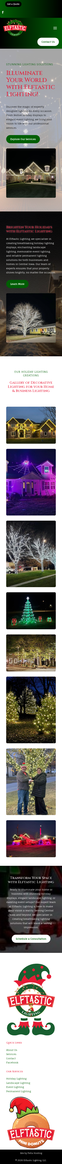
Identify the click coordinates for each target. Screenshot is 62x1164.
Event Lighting (15, 1087)
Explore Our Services (23, 139)
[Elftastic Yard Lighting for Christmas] (31, 610)
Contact (11, 1058)
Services (11, 1054)
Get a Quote (13, 4)
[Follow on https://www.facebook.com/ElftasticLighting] (3, 12)
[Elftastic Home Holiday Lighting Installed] (31, 652)
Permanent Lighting (18, 1091)
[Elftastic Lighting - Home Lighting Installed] (31, 425)
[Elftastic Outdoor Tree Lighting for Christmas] (31, 710)
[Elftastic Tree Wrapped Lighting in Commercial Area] (31, 554)
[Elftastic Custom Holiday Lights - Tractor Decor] (31, 838)
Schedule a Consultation (31, 938)
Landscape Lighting (18, 1082)
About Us (11, 1049)
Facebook (12, 1062)
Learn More (17, 283)
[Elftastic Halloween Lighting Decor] (31, 482)
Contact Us (48, 41)
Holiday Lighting (16, 1078)
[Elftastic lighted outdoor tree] (31, 781)
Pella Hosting (35, 1153)
